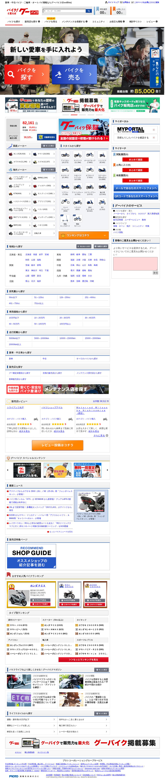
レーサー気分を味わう (68, 732)
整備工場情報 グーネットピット (67, 764)
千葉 (47, 270)
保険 (115, 226)
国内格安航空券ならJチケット (82, 771)
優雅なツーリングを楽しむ (18, 725)
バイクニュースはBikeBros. (69, 766)
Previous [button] (8, 105)
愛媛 (78, 270)
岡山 (78, 265)
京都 (78, 260)
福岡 (72, 276)
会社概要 (49, 775)
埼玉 (41, 270)
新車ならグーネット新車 (89, 764)
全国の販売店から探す (52, 373)
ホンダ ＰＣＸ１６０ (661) (55, 634)
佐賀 (78, 276)
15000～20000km (93, 338)
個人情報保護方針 (118, 775)
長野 (33, 276)
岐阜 (78, 254)
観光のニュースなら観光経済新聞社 (108, 771)
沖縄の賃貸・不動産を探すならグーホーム (67, 768)
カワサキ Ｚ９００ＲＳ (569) (91, 625)
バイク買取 (118, 232)
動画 (144, 220)
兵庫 (90, 260)
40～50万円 (14, 324)
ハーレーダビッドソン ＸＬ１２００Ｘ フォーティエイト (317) (38, 654)
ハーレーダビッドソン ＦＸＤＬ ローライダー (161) (67, 654)
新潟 (39, 276)
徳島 (84, 270)
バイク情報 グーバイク (49, 766)
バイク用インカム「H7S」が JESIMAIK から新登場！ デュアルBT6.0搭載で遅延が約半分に (40, 500)
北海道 (28, 254)
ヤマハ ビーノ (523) (18, 629)
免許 (128, 226)
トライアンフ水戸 (15, 407)
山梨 (27, 276)
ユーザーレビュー (132, 220)
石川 (33, 281)
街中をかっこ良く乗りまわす (71, 719)
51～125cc (39, 297)
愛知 (84, 254)
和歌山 (102, 260)
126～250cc (65, 297)
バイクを (27, 74)
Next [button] (156, 105)
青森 (35, 254)
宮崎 (78, 281)
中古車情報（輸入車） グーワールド (41, 764)
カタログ (142, 214)
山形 (33, 260)
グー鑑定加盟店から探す (19, 373)
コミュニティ (138, 226)
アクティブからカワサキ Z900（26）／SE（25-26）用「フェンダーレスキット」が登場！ (41, 492)
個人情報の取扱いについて (71, 775)
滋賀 (72, 260)
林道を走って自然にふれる (18, 732)
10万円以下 (14, 318)
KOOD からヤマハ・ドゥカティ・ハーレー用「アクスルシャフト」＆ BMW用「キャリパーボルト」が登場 (39, 516)
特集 (147, 226)
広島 (72, 265)
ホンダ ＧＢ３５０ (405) (89, 634)
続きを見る (24, 431)
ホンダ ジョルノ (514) (19, 634)
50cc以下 (13, 297)
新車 (11, 359)
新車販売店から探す (17, 379)
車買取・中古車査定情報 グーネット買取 (115, 764)
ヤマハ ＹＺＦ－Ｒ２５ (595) (91, 649)
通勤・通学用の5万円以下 (18, 719)
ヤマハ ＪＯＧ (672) (18, 625)
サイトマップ (113, 2)
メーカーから (119, 214)
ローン (122, 226)
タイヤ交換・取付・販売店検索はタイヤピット (126, 766)
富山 (27, 281)
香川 (72, 270)
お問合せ (126, 2)
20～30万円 (65, 318)
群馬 (39, 265)
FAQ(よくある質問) (104, 775)
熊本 (72, 281)
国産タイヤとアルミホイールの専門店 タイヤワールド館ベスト (28, 768)
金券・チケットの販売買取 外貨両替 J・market (22, 771)
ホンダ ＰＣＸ (37, 585)
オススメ (18, 752)
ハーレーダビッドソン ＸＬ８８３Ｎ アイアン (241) (67, 649)
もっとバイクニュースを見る (61, 532)
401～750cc (14, 303)
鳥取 (90, 265)
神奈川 (34, 270)
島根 (96, 265)
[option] (30, 105)
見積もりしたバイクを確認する (133, 137)
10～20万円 (39, 318)
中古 (45, 359)
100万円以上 (65, 324)
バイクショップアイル (52, 407)
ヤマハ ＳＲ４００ (69, 586)
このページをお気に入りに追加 (146, 2)
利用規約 (57, 775)
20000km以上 (15, 344)
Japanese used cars (92, 768)
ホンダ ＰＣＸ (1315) (53, 625)
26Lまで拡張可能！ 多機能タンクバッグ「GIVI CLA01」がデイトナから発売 (40, 508)
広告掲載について (89, 775)
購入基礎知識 (153, 214)
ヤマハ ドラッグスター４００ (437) (25, 649)
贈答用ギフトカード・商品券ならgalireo (55, 771)
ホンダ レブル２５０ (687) (21, 645)
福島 (39, 260)
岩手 (41, 254)
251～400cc (90, 297)
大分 (90, 276)
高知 (90, 270)
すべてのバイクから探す (87, 359)
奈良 (96, 260)
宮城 (47, 254)
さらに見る (99, 435)
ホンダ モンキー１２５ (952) (91, 629)
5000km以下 (14, 338)
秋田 (27, 260)
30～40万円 (90, 318)
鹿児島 (85, 281)
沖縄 (92, 281)
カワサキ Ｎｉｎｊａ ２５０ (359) (94, 654)
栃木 (33, 265)
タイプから (131, 214)
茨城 (27, 265)
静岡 (72, 254)
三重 (90, 254)
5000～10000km (41, 338)
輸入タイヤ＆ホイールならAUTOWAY (94, 766)
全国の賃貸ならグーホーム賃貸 (112, 768)
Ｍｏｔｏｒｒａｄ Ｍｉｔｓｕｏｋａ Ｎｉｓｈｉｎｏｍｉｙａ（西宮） (92, 410)
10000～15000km (67, 338)
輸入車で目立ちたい (68, 725)
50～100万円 (40, 324)
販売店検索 (118, 220)
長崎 (84, 276)
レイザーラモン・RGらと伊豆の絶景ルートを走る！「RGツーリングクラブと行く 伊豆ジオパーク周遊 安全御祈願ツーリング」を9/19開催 (40, 524)
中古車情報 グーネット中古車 (16, 764)
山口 (84, 265)
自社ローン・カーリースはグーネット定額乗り (22, 766)
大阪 (84, 260)
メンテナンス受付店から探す (89, 373)
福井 (39, 281)
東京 (27, 270)
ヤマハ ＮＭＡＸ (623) (53, 629)
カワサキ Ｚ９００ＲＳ (95, 586)
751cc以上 (39, 303)
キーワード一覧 (43, 752)
